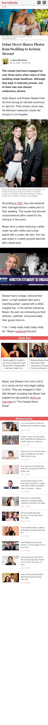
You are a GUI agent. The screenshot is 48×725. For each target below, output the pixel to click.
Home (4, 6)
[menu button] (44, 2)
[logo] (9, 2)
